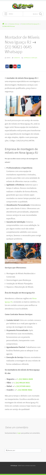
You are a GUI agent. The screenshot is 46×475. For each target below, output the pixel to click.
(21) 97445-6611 (23, 386)
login (19, 433)
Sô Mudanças (14, 465)
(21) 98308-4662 (25, 390)
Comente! (17, 57)
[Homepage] (23, 6)
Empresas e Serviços (30, 57)
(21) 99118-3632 (23, 382)
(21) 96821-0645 (26, 379)
